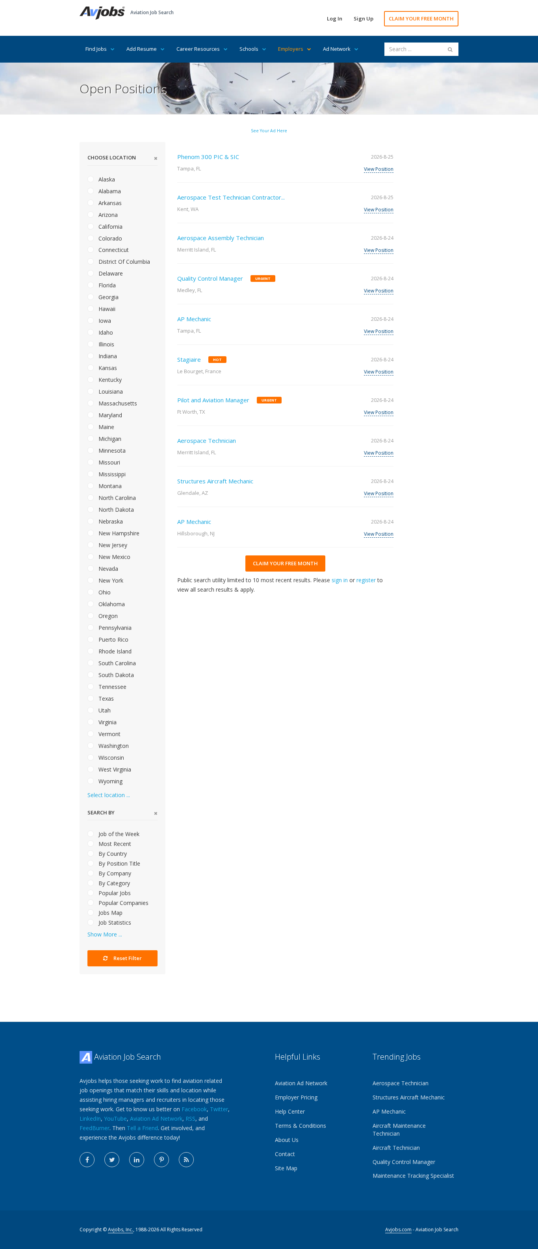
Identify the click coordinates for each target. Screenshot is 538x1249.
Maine (105, 427)
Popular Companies (122, 903)
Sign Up (363, 18)
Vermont (109, 734)
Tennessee (111, 686)
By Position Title (118, 863)
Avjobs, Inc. (120, 1229)
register (366, 580)
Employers (290, 48)
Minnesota (111, 450)
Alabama (109, 191)
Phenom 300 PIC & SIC (208, 157)
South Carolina (116, 663)
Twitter (219, 1109)
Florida (106, 285)
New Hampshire (118, 533)
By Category (113, 883)
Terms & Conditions (300, 1125)
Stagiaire (189, 359)
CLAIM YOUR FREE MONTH (421, 18)
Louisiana (110, 391)
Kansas (107, 368)
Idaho (105, 332)
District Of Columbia (123, 261)
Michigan (109, 438)
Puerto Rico (112, 639)
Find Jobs (96, 48)
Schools (248, 48)
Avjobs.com (398, 1229)
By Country (112, 853)
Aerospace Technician (206, 440)
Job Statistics (114, 922)
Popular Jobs (114, 893)
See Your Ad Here (269, 130)
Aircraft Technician (396, 1147)
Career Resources (198, 48)
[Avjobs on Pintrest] (161, 1159)
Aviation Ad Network (156, 1118)
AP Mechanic (194, 319)
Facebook (194, 1109)
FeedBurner (94, 1128)
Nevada (107, 568)
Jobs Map (109, 912)
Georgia (108, 297)
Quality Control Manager (210, 278)
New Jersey (112, 545)
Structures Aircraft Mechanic (215, 481)
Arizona (107, 214)
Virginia (107, 722)
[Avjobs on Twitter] (111, 1159)
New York (110, 580)
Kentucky (109, 379)
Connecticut (113, 250)
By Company (114, 873)
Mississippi (111, 474)
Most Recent (114, 843)
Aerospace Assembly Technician (220, 238)
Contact (285, 1154)
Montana (109, 486)
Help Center (290, 1111)
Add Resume (141, 48)
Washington (113, 745)
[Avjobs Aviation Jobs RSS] (186, 1159)
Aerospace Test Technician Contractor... (231, 197)
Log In (334, 18)
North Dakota (115, 509)
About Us (287, 1140)
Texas (105, 698)
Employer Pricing (296, 1097)
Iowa (104, 320)
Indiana (107, 356)
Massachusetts (117, 403)
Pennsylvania (114, 627)
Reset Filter (127, 958)
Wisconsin (110, 757)
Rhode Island (114, 651)
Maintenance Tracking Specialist (413, 1175)
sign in (340, 580)
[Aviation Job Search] (102, 12)
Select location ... (108, 795)
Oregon (107, 616)
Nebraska (110, 521)
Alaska (106, 179)
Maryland (109, 415)
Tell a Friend (142, 1128)
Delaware (110, 273)
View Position (378, 169)
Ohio (104, 592)
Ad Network (337, 48)
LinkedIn (90, 1118)
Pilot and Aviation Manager (213, 400)
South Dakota (115, 675)
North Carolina (116, 497)
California (109, 226)
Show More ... (104, 934)
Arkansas (109, 203)
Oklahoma (111, 604)
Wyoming (109, 781)
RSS (190, 1118)
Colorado (109, 238)
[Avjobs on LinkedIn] (136, 1159)
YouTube (115, 1118)
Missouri (108, 462)
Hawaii (106, 309)
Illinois (105, 344)
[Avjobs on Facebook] (87, 1159)
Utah (104, 710)
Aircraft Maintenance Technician (399, 1129)
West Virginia (114, 769)
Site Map (286, 1168)
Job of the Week (118, 834)
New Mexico (113, 557)
